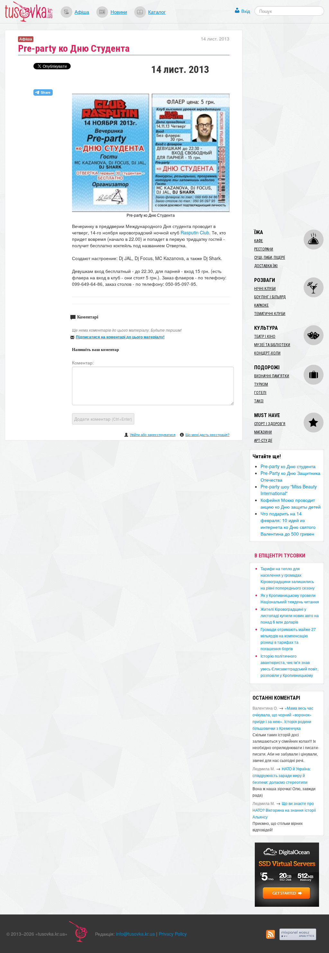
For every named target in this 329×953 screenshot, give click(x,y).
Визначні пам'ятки (271, 376)
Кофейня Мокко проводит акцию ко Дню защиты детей (291, 503)
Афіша (82, 11)
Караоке (261, 305)
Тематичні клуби (269, 313)
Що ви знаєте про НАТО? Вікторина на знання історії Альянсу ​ (284, 809)
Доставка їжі (266, 266)
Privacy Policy (173, 934)
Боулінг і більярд (270, 297)
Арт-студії (263, 440)
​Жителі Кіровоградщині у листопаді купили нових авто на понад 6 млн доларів (290, 615)
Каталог (156, 11)
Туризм (261, 384)
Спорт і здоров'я (269, 424)
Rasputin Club (195, 232)
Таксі (258, 401)
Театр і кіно (264, 336)
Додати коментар (103, 418)
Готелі (260, 392)
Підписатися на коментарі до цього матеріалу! (120, 337)
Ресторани (263, 249)
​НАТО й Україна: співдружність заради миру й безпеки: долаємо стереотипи (282, 775)
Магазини (263, 432)
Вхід (245, 11)
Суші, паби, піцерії (269, 257)
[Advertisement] (289, 126)
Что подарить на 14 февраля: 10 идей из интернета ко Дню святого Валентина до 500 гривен (288, 523)
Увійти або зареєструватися (152, 434)
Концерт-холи (267, 353)
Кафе (258, 241)
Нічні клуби (265, 288)
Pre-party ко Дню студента (288, 466)
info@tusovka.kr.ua (135, 934)
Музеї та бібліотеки (272, 345)
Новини (119, 11)
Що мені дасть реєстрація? (207, 434)
